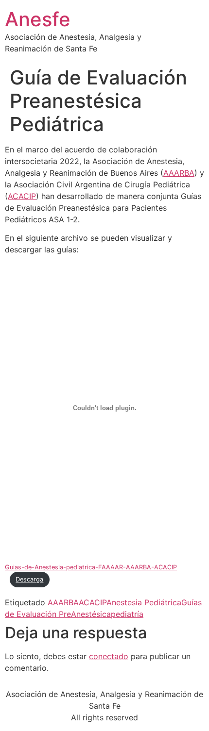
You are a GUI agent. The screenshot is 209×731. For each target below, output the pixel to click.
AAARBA (178, 173)
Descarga (29, 579)
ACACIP (22, 196)
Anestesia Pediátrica (143, 602)
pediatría (127, 614)
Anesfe (37, 19)
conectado (108, 656)
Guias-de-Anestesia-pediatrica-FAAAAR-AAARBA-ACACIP (91, 567)
